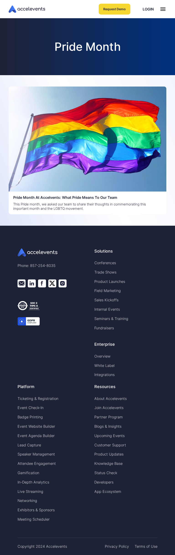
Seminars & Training (111, 318)
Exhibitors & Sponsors (36, 510)
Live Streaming (30, 491)
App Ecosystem (107, 491)
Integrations (104, 374)
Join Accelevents (109, 407)
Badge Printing (30, 417)
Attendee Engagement (37, 463)
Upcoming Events (109, 435)
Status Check (105, 473)
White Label (104, 365)
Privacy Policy (117, 546)
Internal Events (107, 309)
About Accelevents (110, 398)
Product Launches (109, 281)
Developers (103, 482)
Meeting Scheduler (34, 519)
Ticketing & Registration (38, 398)
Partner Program (108, 417)
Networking (27, 500)
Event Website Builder (36, 426)
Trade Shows (105, 272)
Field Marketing (107, 290)
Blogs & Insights (107, 426)
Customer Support (110, 445)
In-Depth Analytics (33, 482)
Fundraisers (104, 328)
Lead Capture (29, 445)
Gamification (28, 473)
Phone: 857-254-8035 (37, 265)
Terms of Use (146, 546)
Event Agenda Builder (36, 435)
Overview (102, 356)
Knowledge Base (108, 463)
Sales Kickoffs (106, 300)
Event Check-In (31, 407)
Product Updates (109, 454)
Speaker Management (36, 454)
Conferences (105, 263)
